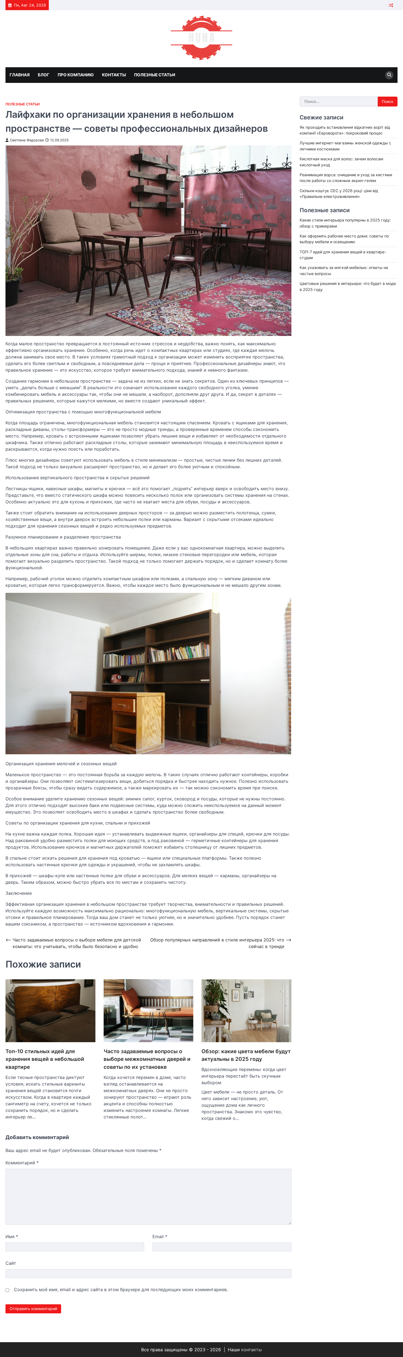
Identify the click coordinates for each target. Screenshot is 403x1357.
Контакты (114, 74)
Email (159, 1236)
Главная (20, 74)
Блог (43, 74)
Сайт (10, 1263)
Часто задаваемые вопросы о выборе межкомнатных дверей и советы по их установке (147, 1059)
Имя (11, 1236)
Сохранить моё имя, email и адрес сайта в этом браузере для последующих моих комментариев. (121, 1289)
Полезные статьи (154, 74)
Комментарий (22, 1162)
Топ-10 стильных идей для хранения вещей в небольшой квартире (44, 1059)
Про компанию (76, 74)
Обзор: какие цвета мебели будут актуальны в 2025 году (246, 1055)
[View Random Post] (391, 5)
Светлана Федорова (27, 140)
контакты (251, 1349)
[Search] (389, 75)
